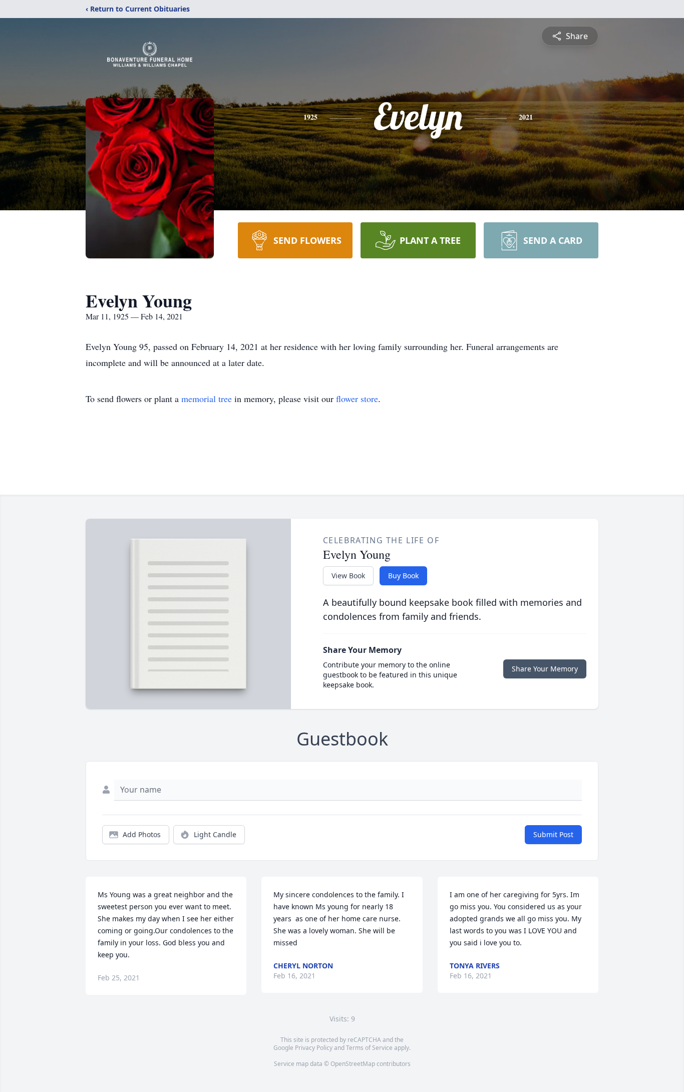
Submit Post (553, 834)
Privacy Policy (313, 1047)
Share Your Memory (545, 668)
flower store (357, 399)
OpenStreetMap (352, 1063)
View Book (348, 575)
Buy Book (403, 575)
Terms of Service (369, 1047)
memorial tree (206, 399)
